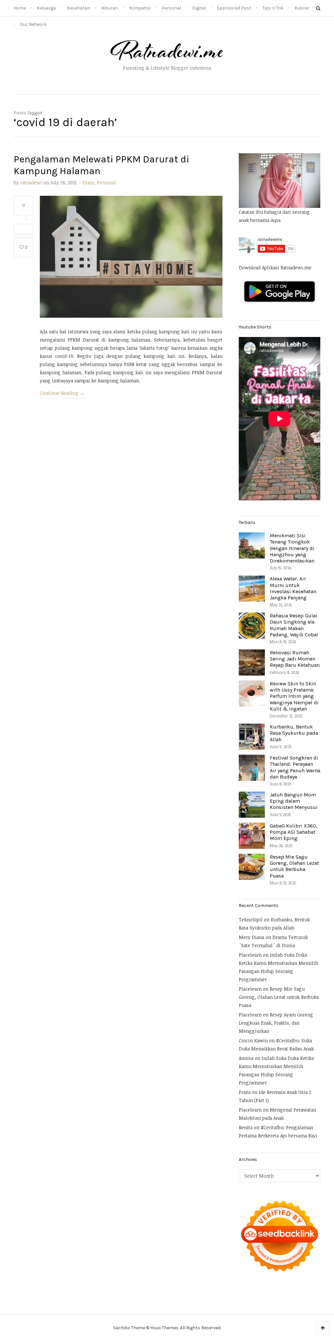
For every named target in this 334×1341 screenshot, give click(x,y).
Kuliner (302, 8)
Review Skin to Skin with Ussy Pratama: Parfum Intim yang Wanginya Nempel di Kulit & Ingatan (294, 696)
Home (20, 8)
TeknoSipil (251, 919)
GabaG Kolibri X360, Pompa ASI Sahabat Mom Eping (293, 832)
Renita (245, 1127)
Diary (88, 182)
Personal (171, 8)
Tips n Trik (272, 8)
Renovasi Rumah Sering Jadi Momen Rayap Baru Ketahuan (295, 658)
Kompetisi (140, 8)
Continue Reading (62, 393)
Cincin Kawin (253, 1040)
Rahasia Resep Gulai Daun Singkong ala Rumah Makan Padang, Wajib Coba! (294, 625)
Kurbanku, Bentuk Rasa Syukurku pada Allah (294, 733)
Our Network (33, 24)
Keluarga (46, 8)
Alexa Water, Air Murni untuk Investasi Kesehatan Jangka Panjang (293, 588)
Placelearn (250, 955)
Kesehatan (78, 8)
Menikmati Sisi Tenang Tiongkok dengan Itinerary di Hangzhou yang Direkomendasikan (292, 548)
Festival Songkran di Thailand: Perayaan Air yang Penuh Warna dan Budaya (295, 767)
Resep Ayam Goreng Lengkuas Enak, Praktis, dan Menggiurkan (276, 1023)
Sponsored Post (234, 8)
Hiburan (109, 8)
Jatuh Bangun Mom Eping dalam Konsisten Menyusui (294, 801)
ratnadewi (31, 182)
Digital (199, 8)
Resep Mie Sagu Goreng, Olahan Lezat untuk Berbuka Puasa (294, 866)
